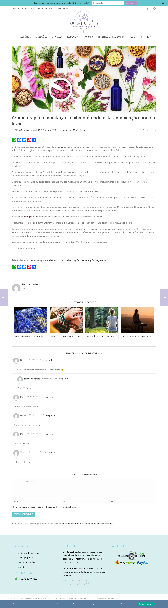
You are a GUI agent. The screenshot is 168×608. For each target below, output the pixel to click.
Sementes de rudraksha (111, 36)
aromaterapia (66, 130)
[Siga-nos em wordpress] (86, 582)
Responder (48, 360)
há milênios (57, 146)
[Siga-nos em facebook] (65, 582)
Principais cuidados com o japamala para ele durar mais (67, 336)
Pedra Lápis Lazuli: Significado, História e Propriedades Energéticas (31, 336)
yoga (85, 130)
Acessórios (24, 36)
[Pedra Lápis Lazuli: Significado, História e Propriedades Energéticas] (30, 320)
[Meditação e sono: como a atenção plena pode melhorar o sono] (101, 320)
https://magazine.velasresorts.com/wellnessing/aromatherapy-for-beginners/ (68, 260)
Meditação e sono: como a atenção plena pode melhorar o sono (102, 336)
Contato (21, 566)
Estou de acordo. (146, 604)
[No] (164, 604)
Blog (132, 36)
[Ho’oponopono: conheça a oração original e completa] (137, 320)
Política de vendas (26, 562)
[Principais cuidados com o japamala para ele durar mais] (66, 320)
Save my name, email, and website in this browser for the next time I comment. (47, 507)
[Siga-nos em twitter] (79, 582)
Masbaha (88, 36)
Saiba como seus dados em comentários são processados (84, 523)
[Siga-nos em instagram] (72, 582)
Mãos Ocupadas (22, 130)
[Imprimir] (144, 130)
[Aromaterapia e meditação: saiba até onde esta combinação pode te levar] (84, 79)
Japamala (57, 36)
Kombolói (72, 36)
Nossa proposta (25, 557)
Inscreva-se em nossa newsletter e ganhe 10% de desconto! (61, 2)
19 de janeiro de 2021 (47, 130)
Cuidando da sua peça (28, 552)
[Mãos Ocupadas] (84, 22)
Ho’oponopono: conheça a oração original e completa (138, 336)
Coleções (41, 36)
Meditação (77, 130)
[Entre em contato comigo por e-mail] (24, 288)
